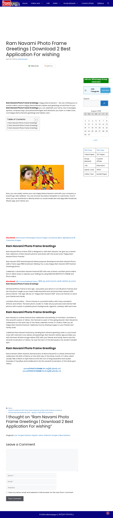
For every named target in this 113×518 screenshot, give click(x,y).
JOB (48, 3)
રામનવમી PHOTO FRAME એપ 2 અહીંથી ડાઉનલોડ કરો (42, 371)
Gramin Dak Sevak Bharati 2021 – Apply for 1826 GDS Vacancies (30, 412)
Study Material (69, 3)
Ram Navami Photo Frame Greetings (22, 123)
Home (25, 3)
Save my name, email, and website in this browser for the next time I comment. (41, 492)
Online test (35, 3)
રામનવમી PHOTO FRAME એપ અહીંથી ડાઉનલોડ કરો (42, 368)
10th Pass (88, 150)
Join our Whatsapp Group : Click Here (96, 80)
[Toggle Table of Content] (35, 120)
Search (86, 99)
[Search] (104, 103)
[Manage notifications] (108, 513)
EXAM (55, 3)
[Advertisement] (39, 23)
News (10, 408)
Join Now (105, 90)
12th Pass (100, 150)
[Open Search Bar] (108, 3)
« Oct (95, 140)
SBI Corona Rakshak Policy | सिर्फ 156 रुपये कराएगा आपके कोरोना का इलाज (46, 281)
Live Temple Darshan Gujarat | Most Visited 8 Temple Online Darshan (42, 435)
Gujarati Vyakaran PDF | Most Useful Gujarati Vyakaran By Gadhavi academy (35, 410)
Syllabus (100, 3)
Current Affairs (88, 3)
